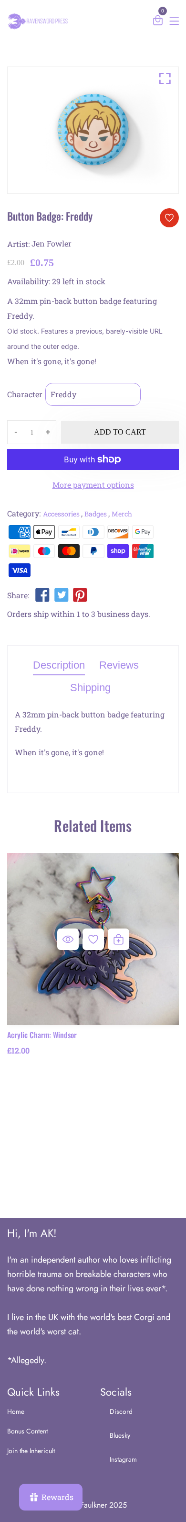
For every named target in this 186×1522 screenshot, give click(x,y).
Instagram (123, 1459)
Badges (95, 513)
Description (59, 665)
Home (15, 1411)
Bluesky (120, 1435)
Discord (121, 1411)
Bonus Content (27, 1431)
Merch (122, 513)
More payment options (93, 485)
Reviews (119, 665)
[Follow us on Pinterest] (80, 596)
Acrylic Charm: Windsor (42, 1035)
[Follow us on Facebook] (42, 596)
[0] (158, 21)
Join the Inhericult (31, 1450)
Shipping (90, 688)
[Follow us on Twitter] (61, 596)
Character (24, 394)
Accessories (61, 513)
